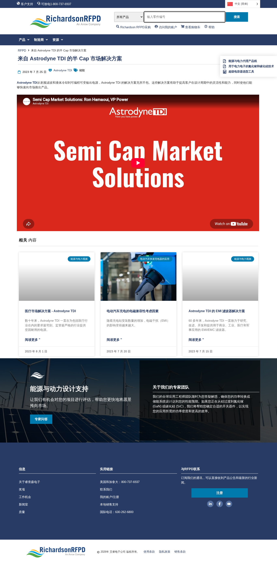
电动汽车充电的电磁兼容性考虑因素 (133, 311)
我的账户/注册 (109, 497)
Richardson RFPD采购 (135, 27)
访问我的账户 (168, 27)
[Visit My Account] (156, 26)
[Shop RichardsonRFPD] (117, 26)
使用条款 (149, 551)
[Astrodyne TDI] (50, 70)
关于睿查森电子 (29, 482)
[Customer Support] (18, 3)
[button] (24, 39)
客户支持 (27, 4)
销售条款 (180, 551)
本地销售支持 (109, 504)
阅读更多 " (32, 339)
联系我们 (106, 489)
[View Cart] (182, 26)
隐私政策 (164, 551)
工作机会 (25, 497)
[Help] (205, 26)
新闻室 (23, 504)
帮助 (211, 27)
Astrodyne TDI (63, 70)
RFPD (22, 50)
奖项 (22, 489)
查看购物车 (192, 27)
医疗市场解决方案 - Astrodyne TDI (50, 311)
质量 (22, 512)
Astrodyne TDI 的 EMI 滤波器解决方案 (217, 311)
